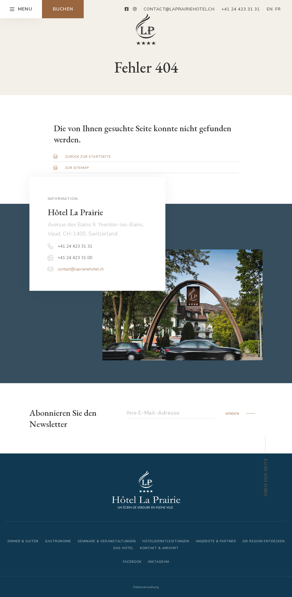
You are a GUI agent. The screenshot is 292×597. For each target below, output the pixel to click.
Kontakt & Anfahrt (159, 548)
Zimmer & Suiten (22, 541)
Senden (232, 413)
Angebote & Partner (216, 541)
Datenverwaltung (146, 587)
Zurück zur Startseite (88, 156)
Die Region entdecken (264, 541)
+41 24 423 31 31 (75, 246)
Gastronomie (58, 541)
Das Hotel (123, 548)
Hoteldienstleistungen (165, 541)
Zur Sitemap (77, 168)
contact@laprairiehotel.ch (81, 269)
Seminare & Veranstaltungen (107, 541)
